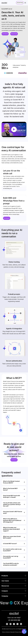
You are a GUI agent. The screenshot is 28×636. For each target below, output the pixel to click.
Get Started (5, 33)
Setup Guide (14, 33)
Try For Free (20, 2)
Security (12, 632)
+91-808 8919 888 (14, 620)
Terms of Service (6, 632)
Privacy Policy (18, 632)
